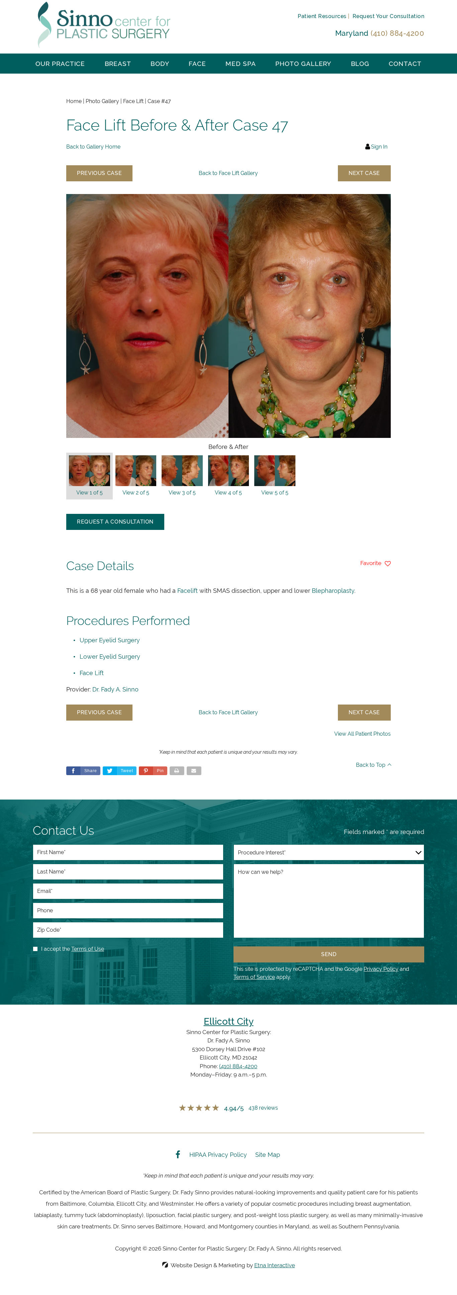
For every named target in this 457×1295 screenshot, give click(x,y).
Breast (118, 63)
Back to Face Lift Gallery (228, 173)
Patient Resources (322, 16)
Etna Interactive (274, 1265)
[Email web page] (194, 770)
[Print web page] (177, 770)
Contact (405, 63)
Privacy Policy (381, 969)
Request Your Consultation (388, 16)
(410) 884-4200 (238, 1066)
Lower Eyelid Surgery (110, 656)
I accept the (55, 949)
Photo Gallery (303, 63)
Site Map (267, 1154)
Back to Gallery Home (93, 147)
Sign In (379, 147)
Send (329, 954)
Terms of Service (254, 977)
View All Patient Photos (362, 734)
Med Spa (240, 63)
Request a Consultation (115, 522)
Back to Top (370, 765)
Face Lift (92, 672)
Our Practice (60, 63)
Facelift (187, 590)
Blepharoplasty (333, 590)
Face (197, 63)
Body (160, 63)
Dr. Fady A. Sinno (115, 689)
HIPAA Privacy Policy (218, 1154)
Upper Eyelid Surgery (110, 640)
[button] (99, 173)
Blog (360, 63)
